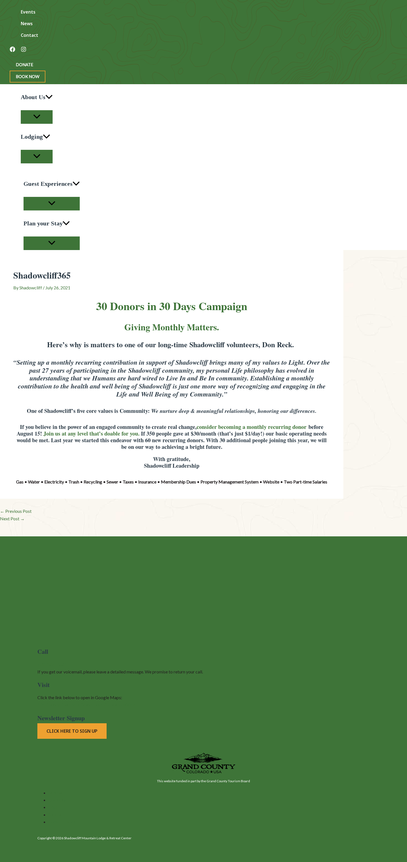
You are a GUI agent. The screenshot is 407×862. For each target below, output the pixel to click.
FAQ (52, 807)
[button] (24, 65)
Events (28, 12)
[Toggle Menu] (37, 117)
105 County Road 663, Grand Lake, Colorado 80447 (86, 704)
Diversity (57, 799)
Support (56, 814)
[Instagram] (23, 50)
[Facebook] (12, 50)
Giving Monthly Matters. (171, 326)
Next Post (12, 518)
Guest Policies (62, 821)
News (27, 23)
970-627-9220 (51, 664)
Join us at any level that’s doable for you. (91, 433)
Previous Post (16, 511)
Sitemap (56, 792)
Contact (29, 35)
